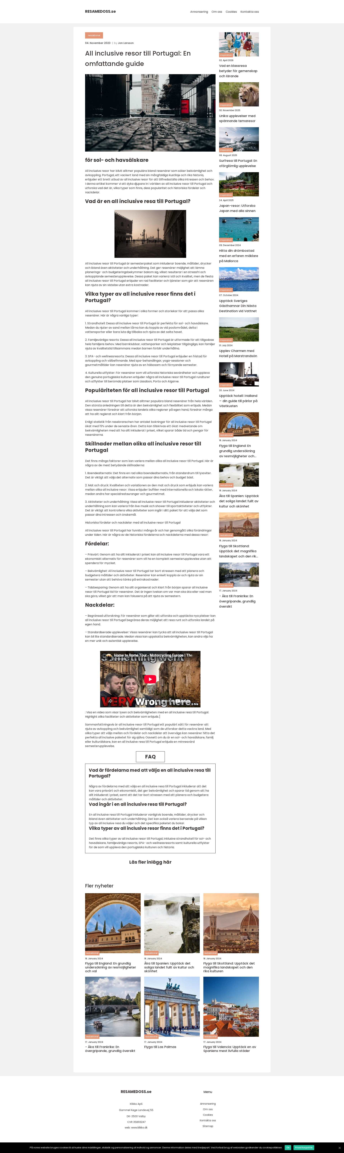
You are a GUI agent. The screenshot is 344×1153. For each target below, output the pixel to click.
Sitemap (208, 1126)
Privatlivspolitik (303, 1147)
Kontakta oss (249, 12)
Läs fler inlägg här (150, 862)
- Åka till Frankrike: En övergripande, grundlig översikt (237, 601)
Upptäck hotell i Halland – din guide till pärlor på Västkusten (238, 400)
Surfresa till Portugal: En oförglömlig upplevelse (238, 163)
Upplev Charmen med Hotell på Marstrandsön (238, 353)
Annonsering (199, 12)
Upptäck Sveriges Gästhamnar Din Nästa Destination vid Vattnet (238, 306)
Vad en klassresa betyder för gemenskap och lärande (238, 70)
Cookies (231, 12)
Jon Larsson (126, 43)
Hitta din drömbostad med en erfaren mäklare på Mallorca (238, 255)
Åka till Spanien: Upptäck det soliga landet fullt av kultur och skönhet (239, 501)
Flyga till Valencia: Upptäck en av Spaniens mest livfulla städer (229, 1049)
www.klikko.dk (139, 1127)
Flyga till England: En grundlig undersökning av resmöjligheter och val (237, 451)
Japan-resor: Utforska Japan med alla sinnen (237, 208)
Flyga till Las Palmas (160, 1047)
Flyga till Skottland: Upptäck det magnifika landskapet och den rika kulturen (238, 551)
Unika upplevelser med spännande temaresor (237, 118)
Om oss (217, 12)
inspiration (226, 55)
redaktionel (94, 35)
